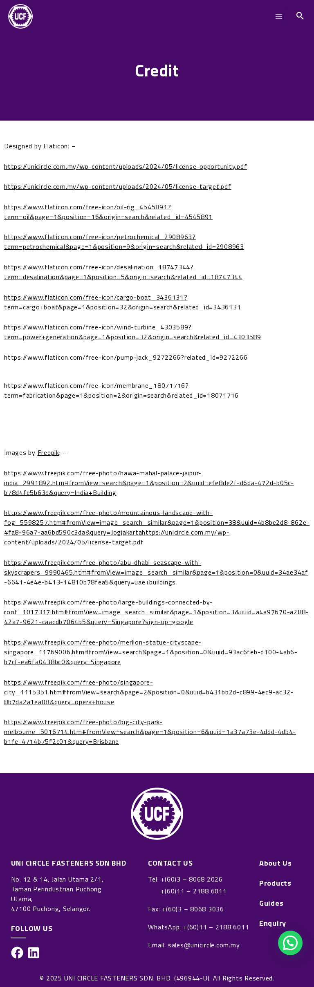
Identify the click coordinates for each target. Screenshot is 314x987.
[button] (290, 943)
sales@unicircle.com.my (204, 945)
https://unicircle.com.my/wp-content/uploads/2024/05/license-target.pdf (117, 186)
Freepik (48, 452)
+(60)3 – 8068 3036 (193, 909)
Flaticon (55, 146)
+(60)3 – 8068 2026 (192, 879)
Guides (271, 903)
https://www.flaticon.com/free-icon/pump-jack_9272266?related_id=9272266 (125, 357)
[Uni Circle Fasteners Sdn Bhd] (20, 16)
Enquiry (272, 923)
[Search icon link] (300, 16)
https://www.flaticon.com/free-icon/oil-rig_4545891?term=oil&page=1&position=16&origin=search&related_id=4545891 (108, 212)
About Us (275, 863)
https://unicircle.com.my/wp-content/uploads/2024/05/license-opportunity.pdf (125, 166)
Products (275, 883)
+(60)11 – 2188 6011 (194, 891)
